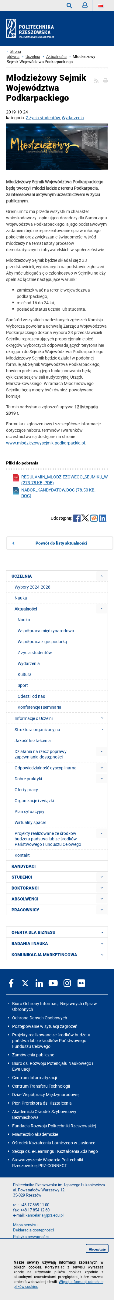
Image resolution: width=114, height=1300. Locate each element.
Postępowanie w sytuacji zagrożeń (45, 1026)
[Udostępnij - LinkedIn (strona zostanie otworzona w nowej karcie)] (103, 519)
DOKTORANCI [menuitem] (25, 888)
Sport (23, 685)
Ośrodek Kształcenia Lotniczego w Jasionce (53, 1143)
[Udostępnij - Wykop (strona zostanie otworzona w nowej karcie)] (94, 519)
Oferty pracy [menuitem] (26, 789)
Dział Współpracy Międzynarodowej (45, 1094)
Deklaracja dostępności (33, 1230)
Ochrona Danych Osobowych (39, 1018)
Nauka (24, 620)
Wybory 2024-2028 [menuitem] (32, 587)
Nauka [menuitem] (21, 598)
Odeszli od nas (31, 696)
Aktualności (56, 56)
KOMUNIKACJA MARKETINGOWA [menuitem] (44, 954)
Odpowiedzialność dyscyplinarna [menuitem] (46, 768)
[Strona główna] (32, 28)
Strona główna (14, 54)
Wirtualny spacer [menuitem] (30, 822)
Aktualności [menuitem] (26, 609)
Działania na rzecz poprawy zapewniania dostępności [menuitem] (41, 754)
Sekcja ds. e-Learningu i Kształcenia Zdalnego (55, 1151)
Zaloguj (85, 5)
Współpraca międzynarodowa (46, 630)
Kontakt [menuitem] (22, 855)
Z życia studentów (43, 117)
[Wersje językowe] (100, 5)
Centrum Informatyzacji (34, 1077)
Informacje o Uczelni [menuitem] (34, 718)
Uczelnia (33, 56)
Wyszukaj (69, 5)
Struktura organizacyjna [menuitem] (37, 729)
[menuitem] (101, 576)
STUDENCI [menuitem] (22, 877)
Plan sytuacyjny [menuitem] (29, 811)
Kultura (25, 674)
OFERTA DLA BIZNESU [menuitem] (33, 932)
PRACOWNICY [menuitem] (25, 909)
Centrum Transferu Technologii (41, 1086)
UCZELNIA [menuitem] (22, 576)
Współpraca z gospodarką (42, 641)
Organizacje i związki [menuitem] (34, 800)
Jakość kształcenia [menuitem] (33, 740)
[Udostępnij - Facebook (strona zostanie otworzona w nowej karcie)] (77, 519)
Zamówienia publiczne (33, 1055)
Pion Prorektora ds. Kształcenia (42, 1103)
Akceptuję (97, 1249)
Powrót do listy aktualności (61, 543)
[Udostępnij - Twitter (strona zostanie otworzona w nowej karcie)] (85, 519)
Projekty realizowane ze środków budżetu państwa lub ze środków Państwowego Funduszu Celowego (51, 1040)
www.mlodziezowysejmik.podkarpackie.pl (45, 443)
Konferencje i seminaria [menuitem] (39, 707)
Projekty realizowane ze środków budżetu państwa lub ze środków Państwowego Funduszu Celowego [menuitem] (48, 838)
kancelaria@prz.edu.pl (45, 1215)
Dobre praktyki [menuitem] (28, 779)
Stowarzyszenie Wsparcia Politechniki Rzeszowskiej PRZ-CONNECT (47, 1162)
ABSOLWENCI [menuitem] (25, 898)
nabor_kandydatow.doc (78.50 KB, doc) (58, 492)
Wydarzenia (73, 117)
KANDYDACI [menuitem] (24, 866)
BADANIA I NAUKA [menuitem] (30, 943)
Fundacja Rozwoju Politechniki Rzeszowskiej (54, 1126)
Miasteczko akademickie (35, 1134)
